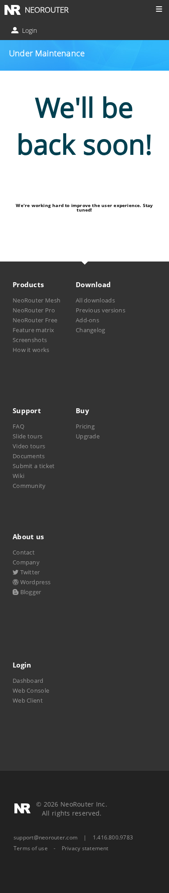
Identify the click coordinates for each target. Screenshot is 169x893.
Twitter (29, 572)
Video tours (29, 446)
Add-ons (87, 320)
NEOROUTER (47, 10)
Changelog (90, 330)
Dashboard (28, 681)
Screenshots (30, 340)
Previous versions (100, 310)
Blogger (29, 592)
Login (28, 30)
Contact (24, 552)
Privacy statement (85, 848)
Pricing (85, 426)
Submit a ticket (34, 466)
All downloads (95, 300)
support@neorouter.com (46, 837)
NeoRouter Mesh (36, 300)
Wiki (18, 476)
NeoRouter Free (35, 320)
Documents (29, 456)
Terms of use (31, 848)
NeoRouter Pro (34, 310)
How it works (31, 350)
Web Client (28, 700)
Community (29, 486)
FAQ (18, 426)
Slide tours (27, 436)
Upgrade (88, 436)
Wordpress (34, 582)
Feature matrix (33, 330)
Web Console (31, 690)
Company (26, 562)
